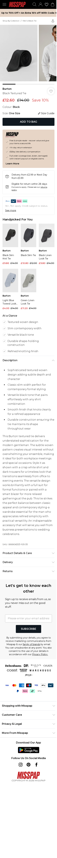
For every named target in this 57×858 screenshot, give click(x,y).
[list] (28, 54)
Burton (7, 88)
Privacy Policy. (40, 654)
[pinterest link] (28, 765)
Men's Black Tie (29, 21)
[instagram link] (20, 765)
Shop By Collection (11, 21)
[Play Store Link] (28, 750)
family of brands (31, 644)
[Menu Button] (4, 4)
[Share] (53, 21)
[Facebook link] (36, 765)
